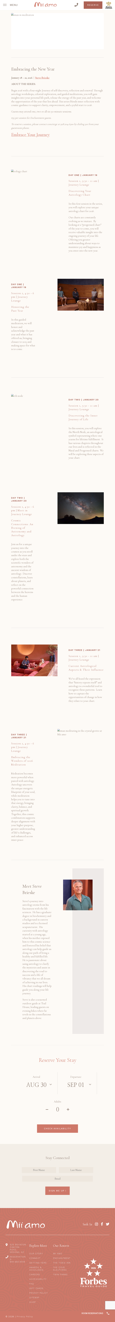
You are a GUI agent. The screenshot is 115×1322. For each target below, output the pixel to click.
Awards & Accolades (36, 1268)
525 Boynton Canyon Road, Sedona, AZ (18, 1248)
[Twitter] (107, 1224)
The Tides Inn (61, 1263)
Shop (32, 1302)
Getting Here (38, 1263)
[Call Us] (76, 5)
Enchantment (62, 1258)
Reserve (93, 5)
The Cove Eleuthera (60, 1268)
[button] (11, 5)
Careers (34, 1274)
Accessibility (38, 1279)
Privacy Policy (38, 1293)
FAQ (31, 1283)
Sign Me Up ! (57, 1190)
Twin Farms (60, 1274)
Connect (35, 1258)
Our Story (36, 1253)
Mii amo (57, 1253)
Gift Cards (36, 1288)
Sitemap (34, 1297)
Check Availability (57, 1128)
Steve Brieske (42, 77)
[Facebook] (102, 1224)
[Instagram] (96, 1224)
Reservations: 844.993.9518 (18, 1259)
